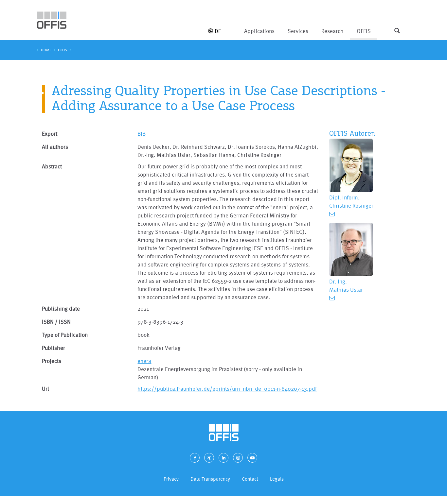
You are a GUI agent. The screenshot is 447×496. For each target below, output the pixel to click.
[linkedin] (223, 458)
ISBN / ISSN (56, 321)
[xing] (209, 458)
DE (218, 31)
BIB (141, 133)
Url (45, 388)
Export (49, 133)
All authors (55, 147)
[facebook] (195, 458)
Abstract (52, 166)
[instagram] (238, 458)
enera (144, 361)
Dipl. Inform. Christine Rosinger (351, 201)
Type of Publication (65, 335)
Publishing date (61, 308)
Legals (277, 479)
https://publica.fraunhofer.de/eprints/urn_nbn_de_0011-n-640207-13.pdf (227, 388)
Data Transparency (210, 479)
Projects (51, 361)
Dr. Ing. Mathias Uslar (346, 285)
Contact (250, 479)
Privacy (171, 479)
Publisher (53, 348)
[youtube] (252, 458)
